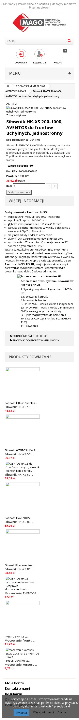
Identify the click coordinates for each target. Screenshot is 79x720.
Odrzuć (62, 712)
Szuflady (9, 3)
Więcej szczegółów (20, 165)
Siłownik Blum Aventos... (19, 565)
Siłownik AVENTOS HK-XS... (21, 450)
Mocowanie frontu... (17, 589)
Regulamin (13, 694)
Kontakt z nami (17, 688)
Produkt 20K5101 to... (17, 660)
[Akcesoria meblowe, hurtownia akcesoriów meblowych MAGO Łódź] (39, 22)
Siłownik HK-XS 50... (19, 454)
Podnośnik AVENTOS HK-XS (30, 336)
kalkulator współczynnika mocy (41, 249)
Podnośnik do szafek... (18, 470)
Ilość (9, 186)
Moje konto (14, 683)
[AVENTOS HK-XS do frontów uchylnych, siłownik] (23, 465)
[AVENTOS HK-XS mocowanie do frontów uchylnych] (23, 582)
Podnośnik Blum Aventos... (21, 403)
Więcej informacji (43, 712)
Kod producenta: (17, 139)
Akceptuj (21, 712)
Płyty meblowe (39, 7)
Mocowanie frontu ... (20, 640)
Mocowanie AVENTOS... (22, 593)
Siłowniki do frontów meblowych (35, 340)
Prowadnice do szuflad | (35, 3)
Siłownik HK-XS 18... (19, 407)
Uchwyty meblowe (64, 3)
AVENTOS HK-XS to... (17, 636)
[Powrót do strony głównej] (8, 86)
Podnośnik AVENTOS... (18, 518)
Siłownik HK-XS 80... (19, 522)
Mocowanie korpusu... (21, 664)
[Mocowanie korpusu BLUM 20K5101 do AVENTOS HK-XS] (23, 653)
